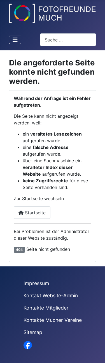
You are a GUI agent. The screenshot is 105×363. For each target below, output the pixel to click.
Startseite (35, 212)
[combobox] (68, 39)
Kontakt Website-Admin (51, 295)
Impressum (36, 283)
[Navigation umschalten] (15, 40)
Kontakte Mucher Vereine (53, 320)
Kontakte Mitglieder (46, 308)
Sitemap (33, 332)
